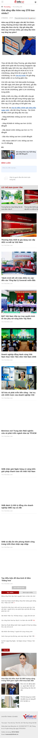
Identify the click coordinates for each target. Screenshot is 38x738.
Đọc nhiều (10, 592)
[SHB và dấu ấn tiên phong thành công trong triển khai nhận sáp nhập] (19, 527)
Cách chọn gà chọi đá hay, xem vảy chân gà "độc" (16, 636)
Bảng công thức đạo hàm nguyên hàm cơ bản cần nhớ (18, 596)
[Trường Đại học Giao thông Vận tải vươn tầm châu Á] (12, 197)
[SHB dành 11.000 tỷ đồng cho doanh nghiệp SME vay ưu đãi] (19, 490)
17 (14, 603)
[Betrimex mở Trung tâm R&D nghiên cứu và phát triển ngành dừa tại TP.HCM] (19, 416)
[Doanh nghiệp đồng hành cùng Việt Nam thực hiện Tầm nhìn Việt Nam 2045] (19, 339)
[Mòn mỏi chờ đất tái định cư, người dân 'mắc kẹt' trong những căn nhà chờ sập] (10, 689)
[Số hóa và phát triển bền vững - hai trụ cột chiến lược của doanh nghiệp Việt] (19, 378)
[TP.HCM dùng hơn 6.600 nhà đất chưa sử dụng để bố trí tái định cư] (10, 702)
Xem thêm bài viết (19, 587)
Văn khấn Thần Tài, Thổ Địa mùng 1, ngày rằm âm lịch (18, 616)
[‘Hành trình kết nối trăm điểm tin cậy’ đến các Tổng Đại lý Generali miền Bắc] (19, 263)
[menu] (2, 2)
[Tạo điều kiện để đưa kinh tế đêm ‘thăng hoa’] (19, 563)
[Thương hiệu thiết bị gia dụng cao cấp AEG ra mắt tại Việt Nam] (19, 225)
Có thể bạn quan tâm (12, 187)
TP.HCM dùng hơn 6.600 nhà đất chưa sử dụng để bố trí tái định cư (28, 699)
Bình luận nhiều (28, 592)
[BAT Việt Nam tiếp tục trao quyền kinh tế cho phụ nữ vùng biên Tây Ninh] (19, 301)
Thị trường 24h (17, 7)
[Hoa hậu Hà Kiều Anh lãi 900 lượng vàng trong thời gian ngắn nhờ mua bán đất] (19, 664)
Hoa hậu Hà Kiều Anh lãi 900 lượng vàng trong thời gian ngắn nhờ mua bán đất (18, 679)
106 (33, 620)
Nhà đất (6, 650)
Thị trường (7, 7)
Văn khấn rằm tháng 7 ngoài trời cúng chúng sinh (16, 631)
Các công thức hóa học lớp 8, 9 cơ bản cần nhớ (15, 620)
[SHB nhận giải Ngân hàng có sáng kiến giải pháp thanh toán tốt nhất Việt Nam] (19, 454)
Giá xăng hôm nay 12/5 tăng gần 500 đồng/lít (26, 153)
